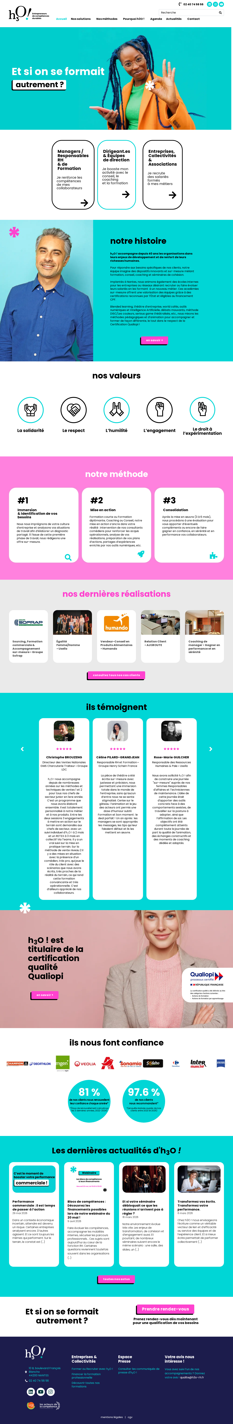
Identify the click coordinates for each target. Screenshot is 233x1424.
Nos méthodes (106, 19)
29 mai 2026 (19, 1213)
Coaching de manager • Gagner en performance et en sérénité (204, 647)
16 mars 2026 (130, 1217)
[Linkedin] (209, 4)
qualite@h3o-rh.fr (192, 1377)
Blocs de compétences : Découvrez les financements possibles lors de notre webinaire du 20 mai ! (89, 1209)
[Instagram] (215, 4)
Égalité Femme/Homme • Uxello (68, 645)
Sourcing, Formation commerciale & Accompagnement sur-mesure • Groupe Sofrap (27, 649)
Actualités (173, 19)
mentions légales (112, 1417)
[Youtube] (221, 4)
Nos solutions (81, 19)
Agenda (156, 19)
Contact (193, 19)
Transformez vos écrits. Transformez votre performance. (197, 1205)
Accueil (61, 19)
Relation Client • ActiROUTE (155, 643)
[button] (7, 1064)
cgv (130, 1417)
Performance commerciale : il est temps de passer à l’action (33, 1205)
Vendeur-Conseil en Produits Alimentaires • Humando (116, 645)
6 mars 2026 (185, 1213)
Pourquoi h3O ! (133, 19)
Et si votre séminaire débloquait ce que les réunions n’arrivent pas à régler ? (142, 1207)
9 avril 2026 (74, 1221)
